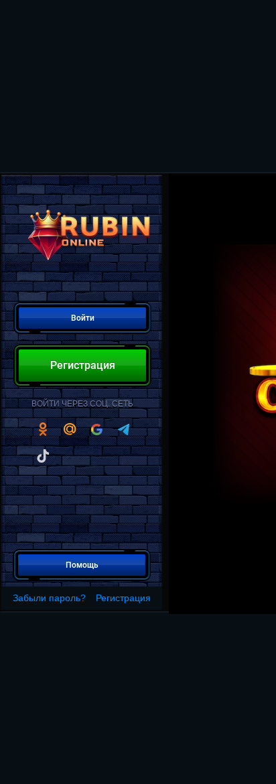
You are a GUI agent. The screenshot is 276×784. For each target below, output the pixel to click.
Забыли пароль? (49, 598)
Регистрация (123, 598)
